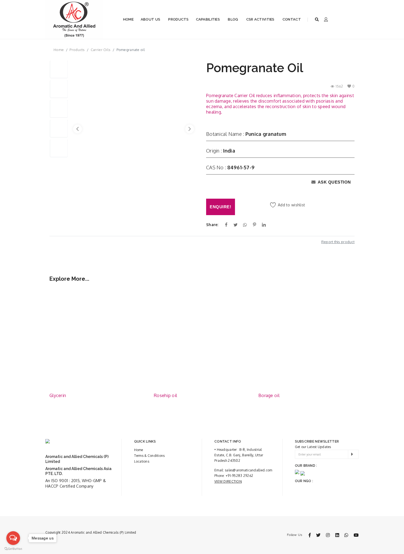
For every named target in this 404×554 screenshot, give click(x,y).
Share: (212, 224)
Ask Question (334, 182)
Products (178, 19)
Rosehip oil (165, 395)
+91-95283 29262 (239, 476)
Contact (292, 19)
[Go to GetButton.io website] (13, 548)
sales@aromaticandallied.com (248, 470)
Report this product (338, 242)
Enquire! (220, 206)
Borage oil (269, 395)
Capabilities (208, 19)
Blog (233, 19)
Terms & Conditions (149, 456)
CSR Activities (260, 19)
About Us (150, 19)
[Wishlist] (137, 296)
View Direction (228, 481)
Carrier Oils (100, 49)
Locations (142, 461)
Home (128, 19)
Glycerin (57, 395)
